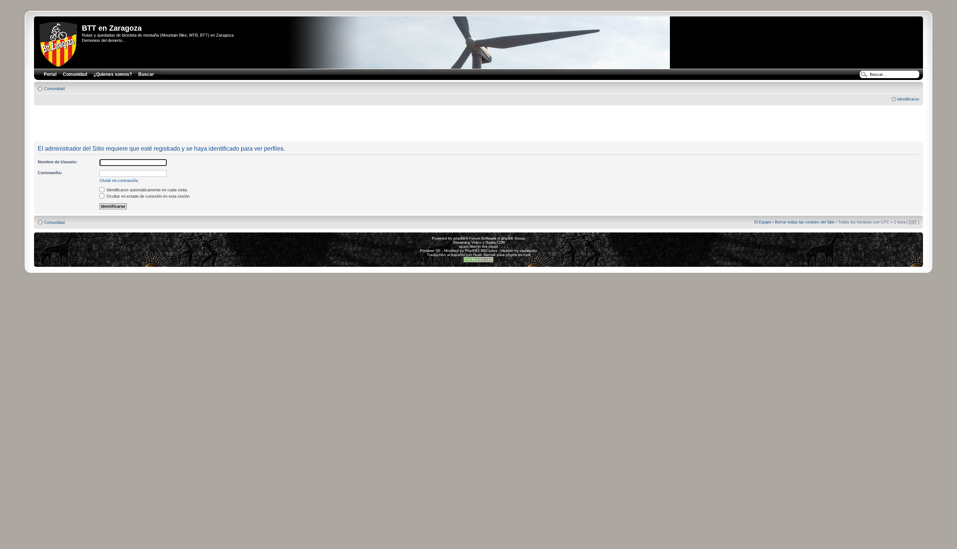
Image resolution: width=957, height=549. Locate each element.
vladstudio (528, 251)
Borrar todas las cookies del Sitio (804, 222)
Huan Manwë (484, 255)
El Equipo (762, 222)
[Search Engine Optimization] (478, 261)
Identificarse (908, 99)
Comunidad (54, 88)
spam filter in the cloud (478, 246)
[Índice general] (59, 43)
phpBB (459, 238)
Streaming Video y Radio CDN (479, 242)
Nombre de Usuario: (57, 162)
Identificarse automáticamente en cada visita (146, 190)
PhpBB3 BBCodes (481, 251)
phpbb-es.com (518, 255)
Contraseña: (50, 172)
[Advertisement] (478, 124)
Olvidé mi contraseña (118, 180)
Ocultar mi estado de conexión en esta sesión (147, 196)
